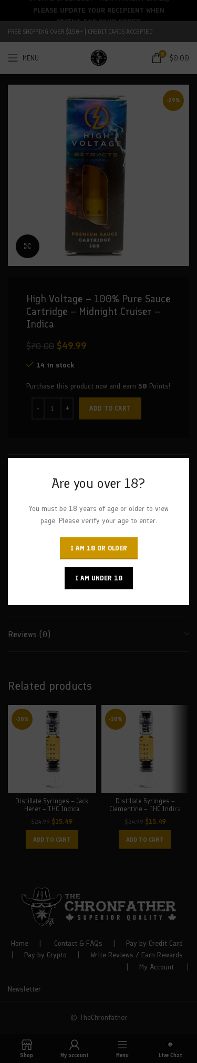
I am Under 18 (98, 578)
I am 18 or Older (98, 548)
